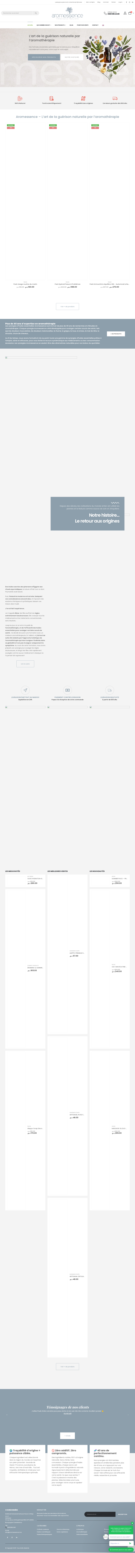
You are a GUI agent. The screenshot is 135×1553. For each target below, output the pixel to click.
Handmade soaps (75, 951)
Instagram (12, 1537)
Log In (120, 2)
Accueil (30, 25)
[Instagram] (129, 2)
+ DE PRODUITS (116, 334)
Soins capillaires (62, 1532)
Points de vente (82, 25)
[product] (15, 877)
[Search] (36, 13)
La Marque (80, 1529)
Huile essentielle (82, 1534)
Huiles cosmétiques (43, 1532)
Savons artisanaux (63, 1529)
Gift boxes (30, 876)
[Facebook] (126, 2)
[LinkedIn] (132, 2)
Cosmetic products (33, 965)
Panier (113, 2)
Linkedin (17, 1537)
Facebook (7, 1537)
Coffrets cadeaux (43, 1529)
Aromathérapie (81, 1532)
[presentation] (1, 141)
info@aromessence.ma (13, 1532)
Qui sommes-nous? (43, 25)
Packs (25, 282)
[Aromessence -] (67, 13)
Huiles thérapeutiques (44, 1534)
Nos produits (60, 25)
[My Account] (125, 13)
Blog (98, 2)
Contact (106, 2)
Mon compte (90, 2)
